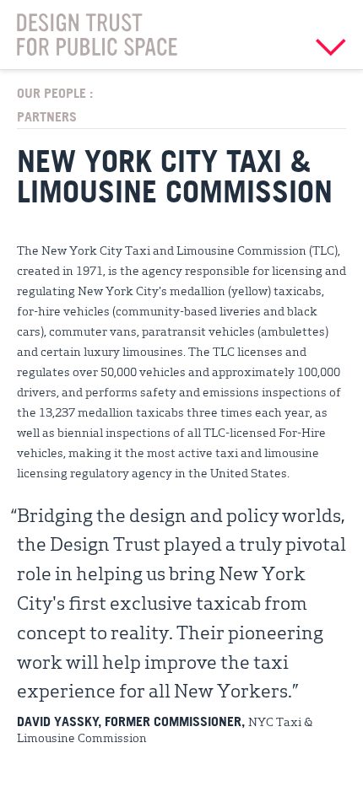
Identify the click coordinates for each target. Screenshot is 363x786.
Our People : (55, 92)
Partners (47, 116)
